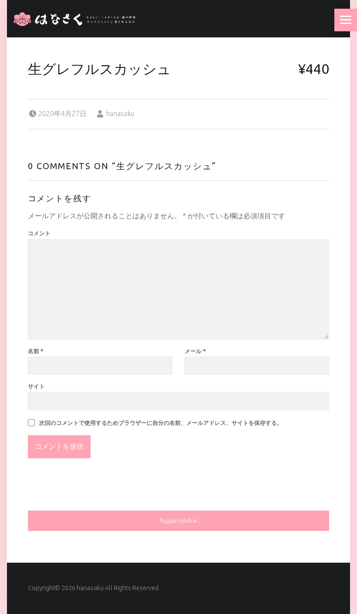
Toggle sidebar (178, 520)
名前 (36, 351)
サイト (36, 386)
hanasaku (120, 113)
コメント (39, 233)
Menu (345, 20)
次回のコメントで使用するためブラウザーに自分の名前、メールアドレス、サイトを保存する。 (161, 423)
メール (195, 351)
